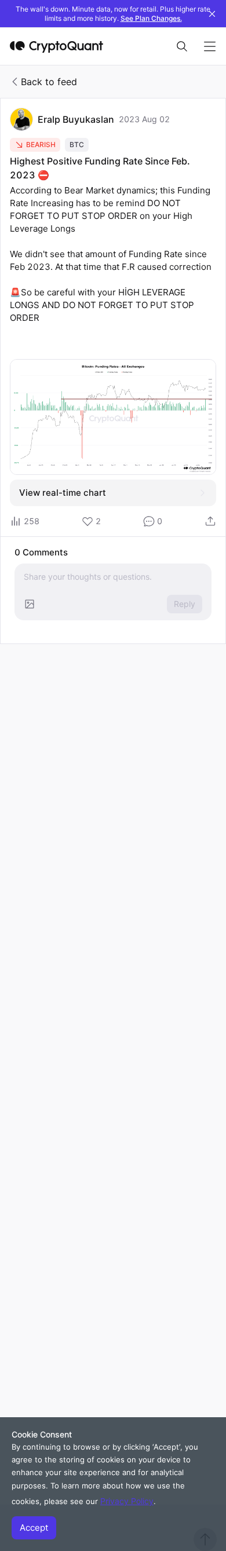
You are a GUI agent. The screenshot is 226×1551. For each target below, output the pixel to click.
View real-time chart (62, 492)
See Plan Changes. (151, 18)
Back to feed (49, 81)
